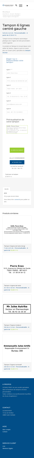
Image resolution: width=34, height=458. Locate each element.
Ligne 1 (9, 69)
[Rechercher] (15, 5)
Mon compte (6, 429)
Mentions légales (8, 448)
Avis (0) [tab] (6, 189)
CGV (4, 446)
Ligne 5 (8, 101)
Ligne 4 (8, 93)
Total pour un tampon (11, 174)
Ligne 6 (8, 108)
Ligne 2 (8, 77)
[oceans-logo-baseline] (8, 5)
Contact (5, 432)
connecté (17, 199)
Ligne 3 (8, 85)
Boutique (6, 12)
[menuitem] (15, 5)
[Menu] (19, 5)
